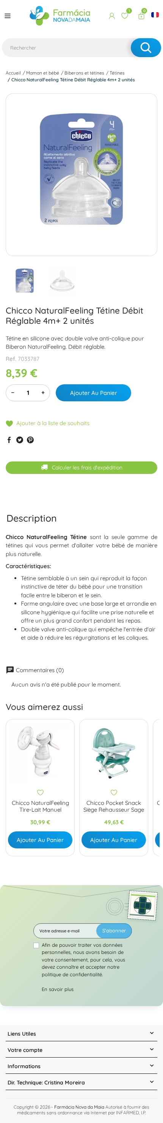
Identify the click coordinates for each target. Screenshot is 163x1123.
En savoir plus (58, 989)
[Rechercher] (146, 47)
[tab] (32, 518)
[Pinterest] (30, 439)
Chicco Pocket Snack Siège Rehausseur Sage (113, 806)
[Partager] (9, 439)
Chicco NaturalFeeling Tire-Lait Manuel (40, 806)
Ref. (11, 358)
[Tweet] (19, 439)
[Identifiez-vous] (112, 16)
